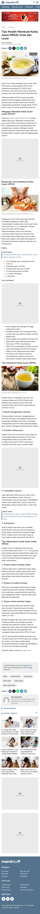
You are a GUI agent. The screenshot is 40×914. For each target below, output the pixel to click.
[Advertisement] (20, 159)
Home (3, 27)
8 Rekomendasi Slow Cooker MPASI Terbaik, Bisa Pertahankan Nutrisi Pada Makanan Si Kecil (20, 516)
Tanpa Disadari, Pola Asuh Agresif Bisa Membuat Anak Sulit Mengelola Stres (9, 773)
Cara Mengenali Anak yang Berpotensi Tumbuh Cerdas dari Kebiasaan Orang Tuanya (28, 754)
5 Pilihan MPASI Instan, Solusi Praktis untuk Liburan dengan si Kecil (20, 255)
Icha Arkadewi (7, 43)
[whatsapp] (17, 48)
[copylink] (25, 48)
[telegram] (21, 48)
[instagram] (12, 899)
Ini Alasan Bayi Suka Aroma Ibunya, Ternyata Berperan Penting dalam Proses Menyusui (10, 733)
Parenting (11, 27)
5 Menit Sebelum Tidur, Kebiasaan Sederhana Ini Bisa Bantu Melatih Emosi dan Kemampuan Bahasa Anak (10, 754)
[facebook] (10, 48)
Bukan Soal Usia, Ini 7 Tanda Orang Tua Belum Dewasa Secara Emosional (29, 773)
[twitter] (14, 48)
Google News (26, 650)
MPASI (16, 226)
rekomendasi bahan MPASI (20, 118)
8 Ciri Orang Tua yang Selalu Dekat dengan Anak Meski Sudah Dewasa (28, 733)
